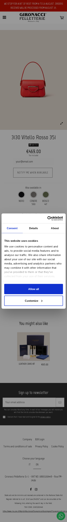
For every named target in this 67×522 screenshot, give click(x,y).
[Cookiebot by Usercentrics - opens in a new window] (48, 218)
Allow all (33, 289)
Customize (31, 300)
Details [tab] (33, 228)
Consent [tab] (12, 228)
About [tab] (55, 228)
